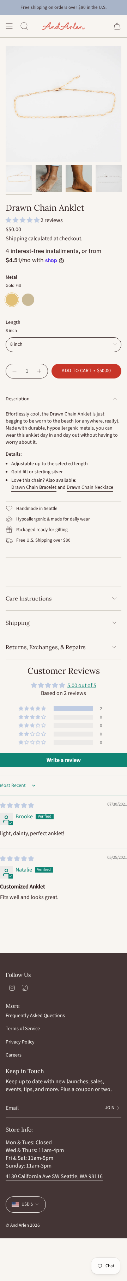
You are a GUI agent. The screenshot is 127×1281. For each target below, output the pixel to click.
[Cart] (117, 26)
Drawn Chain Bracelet (33, 487)
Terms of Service (23, 1028)
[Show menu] (9, 26)
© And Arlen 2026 (23, 1225)
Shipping (16, 238)
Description (18, 398)
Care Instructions (29, 598)
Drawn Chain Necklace (90, 487)
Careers (14, 1055)
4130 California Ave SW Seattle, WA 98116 (54, 1176)
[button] (23, 220)
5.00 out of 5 (81, 685)
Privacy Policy (20, 1042)
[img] (17, 805)
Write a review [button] (64, 760)
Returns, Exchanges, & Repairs (45, 647)
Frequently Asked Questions (35, 1015)
